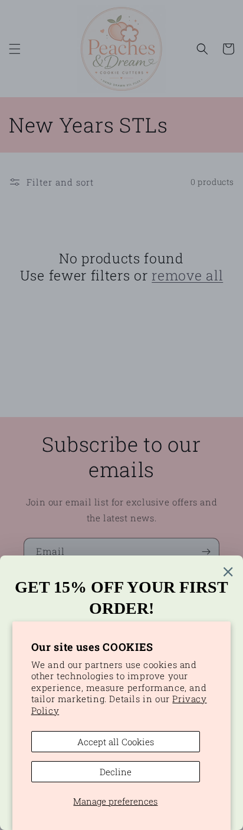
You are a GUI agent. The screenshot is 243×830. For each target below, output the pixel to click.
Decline (116, 772)
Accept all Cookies (115, 742)
